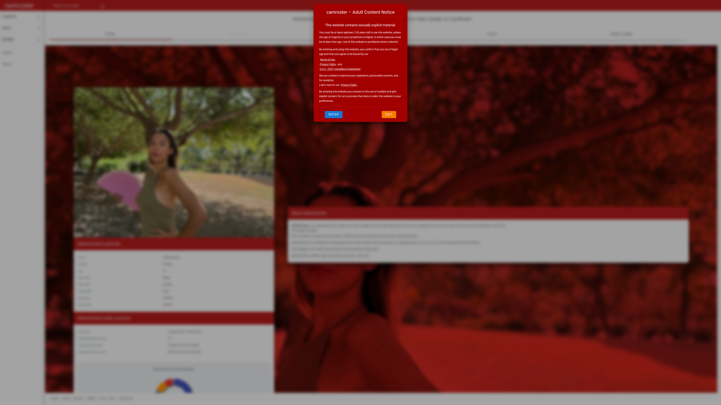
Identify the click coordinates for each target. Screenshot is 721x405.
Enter (334, 114)
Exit (388, 114)
